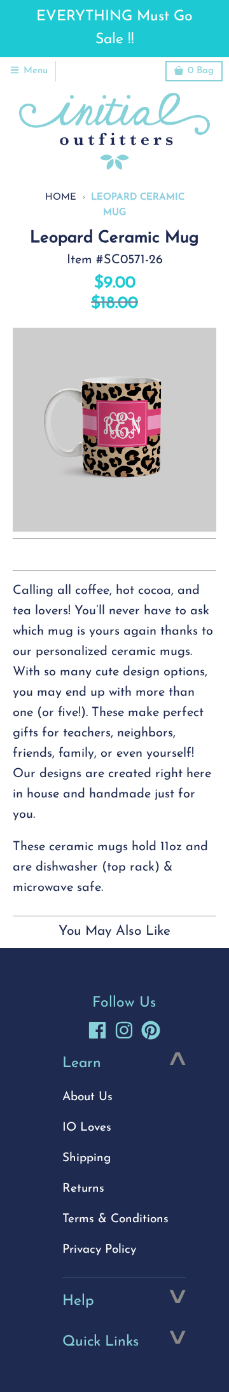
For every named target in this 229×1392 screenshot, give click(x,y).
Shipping (86, 1158)
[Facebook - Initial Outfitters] (97, 1030)
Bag (201, 71)
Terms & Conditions (115, 1219)
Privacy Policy (99, 1250)
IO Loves (86, 1128)
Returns (83, 1189)
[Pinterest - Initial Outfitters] (150, 1030)
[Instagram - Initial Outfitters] (124, 1030)
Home (60, 197)
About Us (87, 1097)
